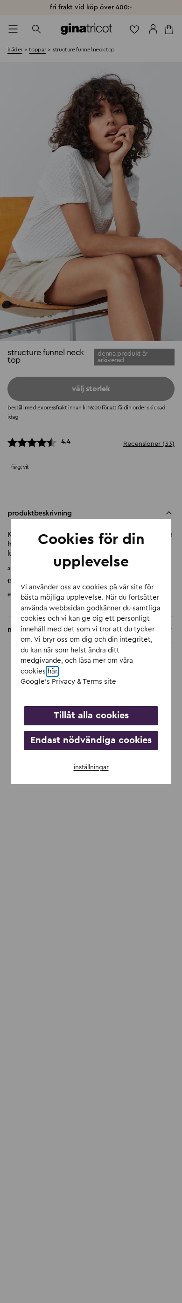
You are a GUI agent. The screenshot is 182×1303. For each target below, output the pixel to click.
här (52, 671)
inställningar (91, 767)
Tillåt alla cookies (91, 715)
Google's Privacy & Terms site (68, 681)
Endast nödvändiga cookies (91, 740)
